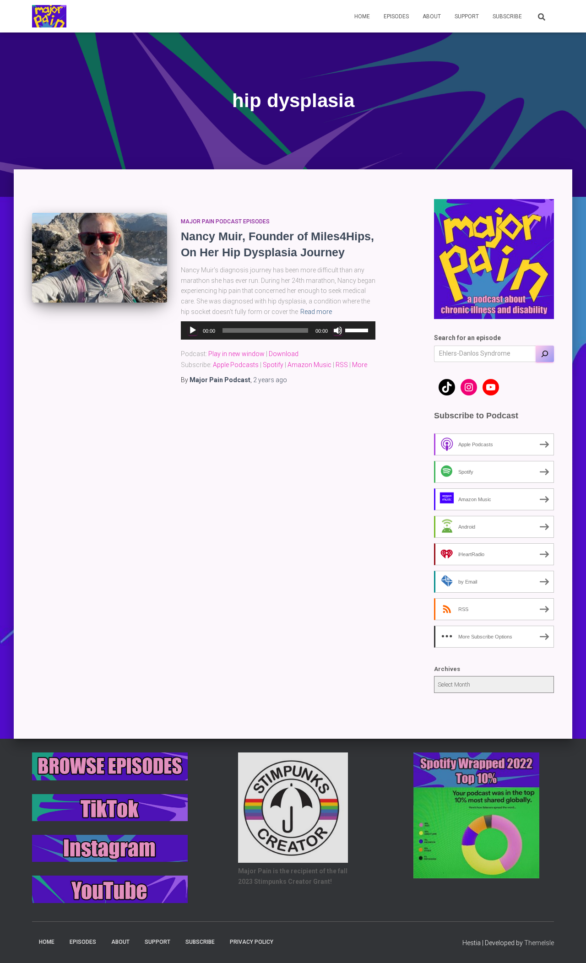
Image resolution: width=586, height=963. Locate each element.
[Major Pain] (49, 16)
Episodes (396, 16)
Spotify (273, 364)
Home (362, 16)
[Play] (192, 330)
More (359, 364)
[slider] (358, 329)
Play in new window (236, 353)
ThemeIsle (539, 943)
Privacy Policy (251, 942)
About (432, 16)
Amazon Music (309, 364)
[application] (278, 330)
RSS (342, 364)
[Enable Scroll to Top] (568, 944)
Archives (447, 668)
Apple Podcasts (236, 364)
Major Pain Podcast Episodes (225, 221)
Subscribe (507, 16)
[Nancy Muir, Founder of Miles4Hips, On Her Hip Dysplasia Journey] (99, 258)
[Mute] (337, 330)
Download (283, 353)
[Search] (545, 354)
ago (270, 380)
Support (467, 16)
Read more (316, 311)
